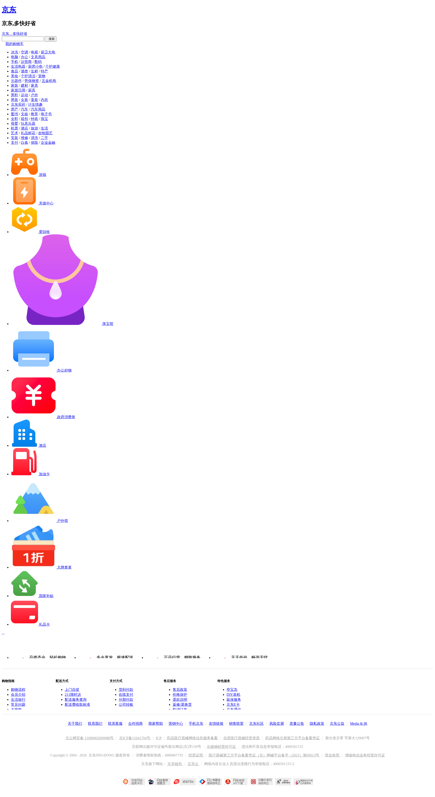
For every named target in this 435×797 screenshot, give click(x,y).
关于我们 (75, 723)
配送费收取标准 (77, 704)
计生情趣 (35, 104)
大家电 (16, 709)
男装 (14, 100)
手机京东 (196, 723)
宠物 (41, 76)
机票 (14, 128)
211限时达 (73, 694)
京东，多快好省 (14, 34)
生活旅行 (18, 699)
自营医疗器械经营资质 (242, 738)
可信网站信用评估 (133, 781)
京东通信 (234, 709)
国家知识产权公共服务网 (303, 781)
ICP (159, 738)
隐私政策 (317, 723)
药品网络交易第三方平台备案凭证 (293, 738)
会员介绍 (18, 694)
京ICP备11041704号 (135, 738)
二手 (44, 138)
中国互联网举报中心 (210, 781)
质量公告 (297, 723)
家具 (34, 85)
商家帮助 (155, 723)
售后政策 (180, 689)
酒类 (24, 71)
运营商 (26, 62)
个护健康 (52, 66)
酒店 (24, 128)
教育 (34, 114)
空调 (24, 52)
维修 (24, 138)
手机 (14, 62)
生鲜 (34, 71)
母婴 (14, 123)
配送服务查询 (76, 699)
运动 (24, 95)
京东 (9, 9)
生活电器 (18, 66)
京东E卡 (233, 704)
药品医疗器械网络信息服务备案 (193, 738)
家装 (14, 85)
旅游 (34, 128)
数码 (38, 62)
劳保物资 (31, 81)
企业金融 (48, 142)
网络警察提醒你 (159, 781)
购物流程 (18, 689)
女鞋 (14, 119)
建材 (24, 85)
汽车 (24, 109)
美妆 (14, 76)
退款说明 (180, 699)
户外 (34, 95)
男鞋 (14, 95)
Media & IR (358, 723)
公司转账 (126, 704)
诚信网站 (184, 781)
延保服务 (234, 699)
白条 (24, 142)
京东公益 (337, 723)
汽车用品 (38, 109)
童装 (34, 100)
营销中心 (176, 723)
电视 (34, 52)
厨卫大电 (48, 52)
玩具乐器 (28, 123)
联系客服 (115, 723)
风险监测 (276, 723)
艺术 (14, 133)
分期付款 (126, 699)
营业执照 (332, 755)
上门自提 (72, 689)
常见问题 (18, 704)
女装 (24, 100)
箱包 (24, 119)
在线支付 (126, 694)
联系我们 (95, 723)
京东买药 (18, 104)
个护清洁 (28, 76)
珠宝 (44, 119)
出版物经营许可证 (222, 747)
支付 (14, 142)
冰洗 (14, 52)
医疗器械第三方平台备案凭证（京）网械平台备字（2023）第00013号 (264, 755)
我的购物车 (14, 44)
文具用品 (38, 57)
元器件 (16, 81)
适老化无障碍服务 (283, 781)
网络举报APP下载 (235, 781)
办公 (24, 57)
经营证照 (196, 755)
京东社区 (256, 723)
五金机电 (49, 81)
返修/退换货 (182, 704)
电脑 (14, 57)
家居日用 (18, 90)
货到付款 (126, 689)
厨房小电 (35, 66)
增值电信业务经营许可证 (365, 755)
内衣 (44, 100)
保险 (34, 142)
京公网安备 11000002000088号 (89, 738)
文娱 (24, 114)
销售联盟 (236, 723)
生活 (44, 128)
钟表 (34, 119)
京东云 (193, 764)
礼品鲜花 (28, 133)
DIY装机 (233, 694)
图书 (14, 114)
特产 (44, 71)
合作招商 (135, 723)
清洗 (34, 138)
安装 (14, 138)
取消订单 (180, 709)
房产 (14, 109)
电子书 (46, 114)
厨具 (31, 90)
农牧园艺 (45, 133)
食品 (14, 71)
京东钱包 (175, 764)
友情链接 (216, 723)
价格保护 (180, 694)
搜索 (50, 39)
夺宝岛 (232, 689)
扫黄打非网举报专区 (261, 781)
